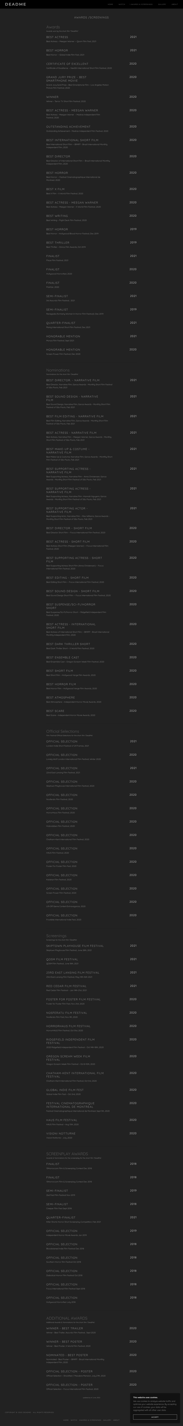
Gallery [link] (162, 4)
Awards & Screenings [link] (142, 4)
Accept (155, 1417)
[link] (29, 5)
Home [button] (66, 1420)
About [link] (175, 4)
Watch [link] (122, 4)
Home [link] (110, 4)
